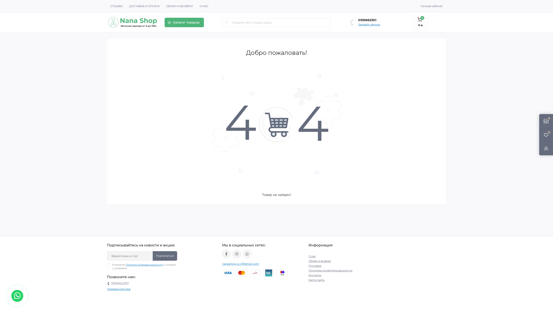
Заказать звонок (369, 24)
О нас (204, 6)
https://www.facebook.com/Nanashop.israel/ (226, 254)
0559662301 (367, 20)
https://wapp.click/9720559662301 (247, 254)
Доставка (314, 265)
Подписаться (165, 255)
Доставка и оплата (144, 6)
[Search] (227, 22)
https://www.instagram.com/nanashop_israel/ (236, 254)
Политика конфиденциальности (144, 264)
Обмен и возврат (179, 6)
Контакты (314, 275)
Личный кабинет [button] (432, 6)
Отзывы (116, 6)
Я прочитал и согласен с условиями (144, 266)
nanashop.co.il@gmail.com (240, 263)
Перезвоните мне (118, 289)
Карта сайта (316, 280)
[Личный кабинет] (546, 148)
